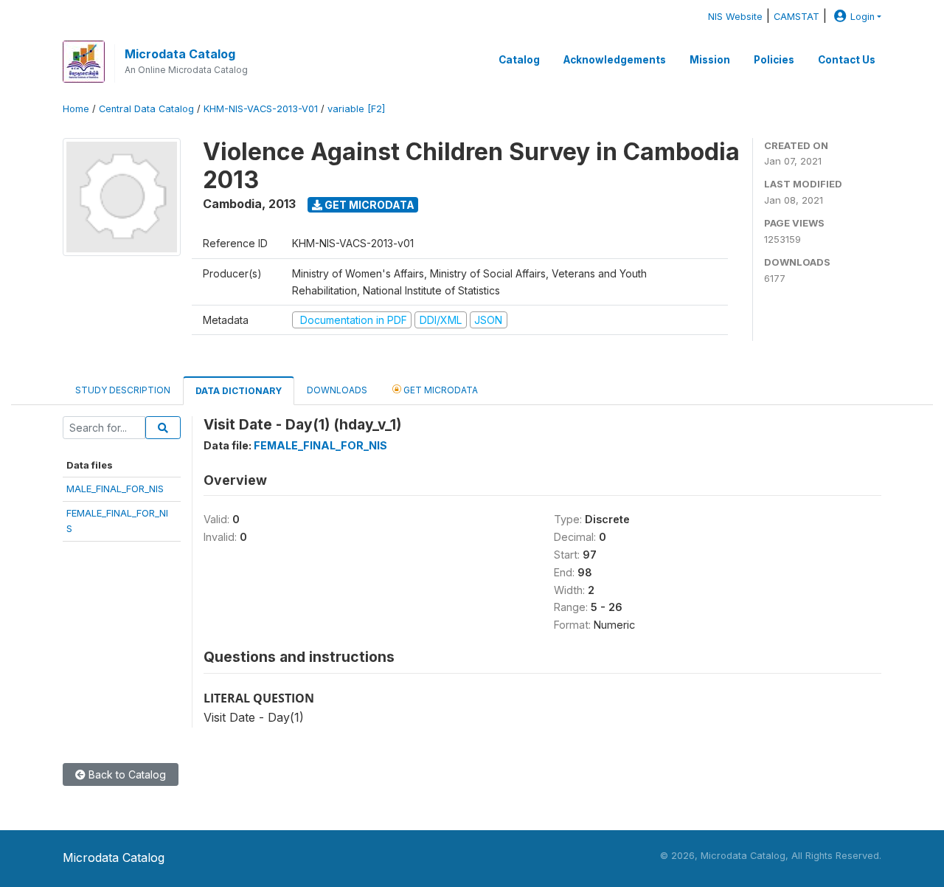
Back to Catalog (126, 774)
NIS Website (735, 16)
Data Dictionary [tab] (238, 390)
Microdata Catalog (180, 53)
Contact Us (846, 60)
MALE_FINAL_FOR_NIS (115, 488)
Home (76, 108)
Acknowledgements (614, 60)
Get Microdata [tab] (439, 390)
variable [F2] (356, 108)
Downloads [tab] (337, 390)
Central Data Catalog (146, 108)
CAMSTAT (796, 16)
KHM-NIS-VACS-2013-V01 (261, 108)
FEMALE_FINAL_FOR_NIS (320, 445)
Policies (774, 60)
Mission (710, 60)
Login (862, 16)
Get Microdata (368, 205)
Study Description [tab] (122, 390)
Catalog (519, 60)
